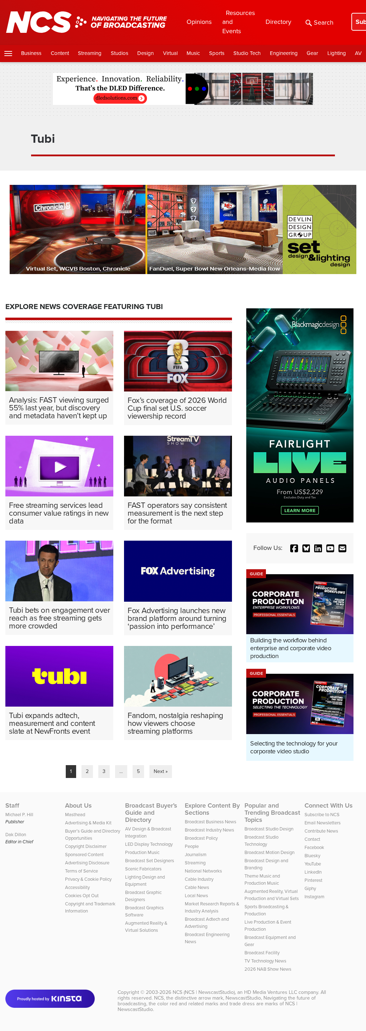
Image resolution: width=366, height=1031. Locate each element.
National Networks (203, 871)
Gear (312, 53)
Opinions (199, 21)
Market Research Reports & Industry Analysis (212, 907)
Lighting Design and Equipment (145, 881)
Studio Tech (247, 53)
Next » (161, 771)
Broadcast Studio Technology (261, 841)
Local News (196, 895)
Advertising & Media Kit (88, 822)
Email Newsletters (323, 822)
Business (31, 53)
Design (145, 53)
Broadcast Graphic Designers (143, 896)
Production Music (142, 852)
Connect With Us (329, 805)
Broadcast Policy (201, 838)
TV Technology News (265, 960)
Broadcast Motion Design (269, 852)
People (192, 846)
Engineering (284, 53)
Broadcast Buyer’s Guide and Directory (151, 812)
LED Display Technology (149, 844)
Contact (312, 839)
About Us (78, 805)
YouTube (313, 863)
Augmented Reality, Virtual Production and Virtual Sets (271, 895)
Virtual (170, 53)
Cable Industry (199, 879)
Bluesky (312, 855)
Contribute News (321, 831)
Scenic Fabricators (143, 868)
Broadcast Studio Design (268, 828)
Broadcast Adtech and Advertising (207, 923)
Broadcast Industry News (209, 830)
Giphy (310, 888)
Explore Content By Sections (212, 809)
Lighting (336, 53)
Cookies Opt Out (82, 895)
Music (193, 53)
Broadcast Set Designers (149, 860)
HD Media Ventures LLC (270, 992)
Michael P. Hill (19, 814)
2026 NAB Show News (267, 969)
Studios (119, 53)
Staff (12, 805)
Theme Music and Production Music (262, 879)
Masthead (75, 814)
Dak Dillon (15, 834)
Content (60, 53)
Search (323, 22)
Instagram (315, 896)
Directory (278, 21)
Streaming (90, 53)
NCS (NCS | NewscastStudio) (204, 992)
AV (358, 53)
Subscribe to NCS (322, 814)
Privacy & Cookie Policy (88, 879)
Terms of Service (81, 871)
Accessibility (77, 887)
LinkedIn (313, 872)
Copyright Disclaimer (86, 846)
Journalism (196, 854)
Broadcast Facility (262, 952)
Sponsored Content (84, 854)
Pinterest (313, 880)
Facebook (314, 847)
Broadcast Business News (210, 821)
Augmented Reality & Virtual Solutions (146, 927)
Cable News (197, 887)
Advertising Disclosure (87, 862)
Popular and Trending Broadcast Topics (272, 812)
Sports (216, 53)
